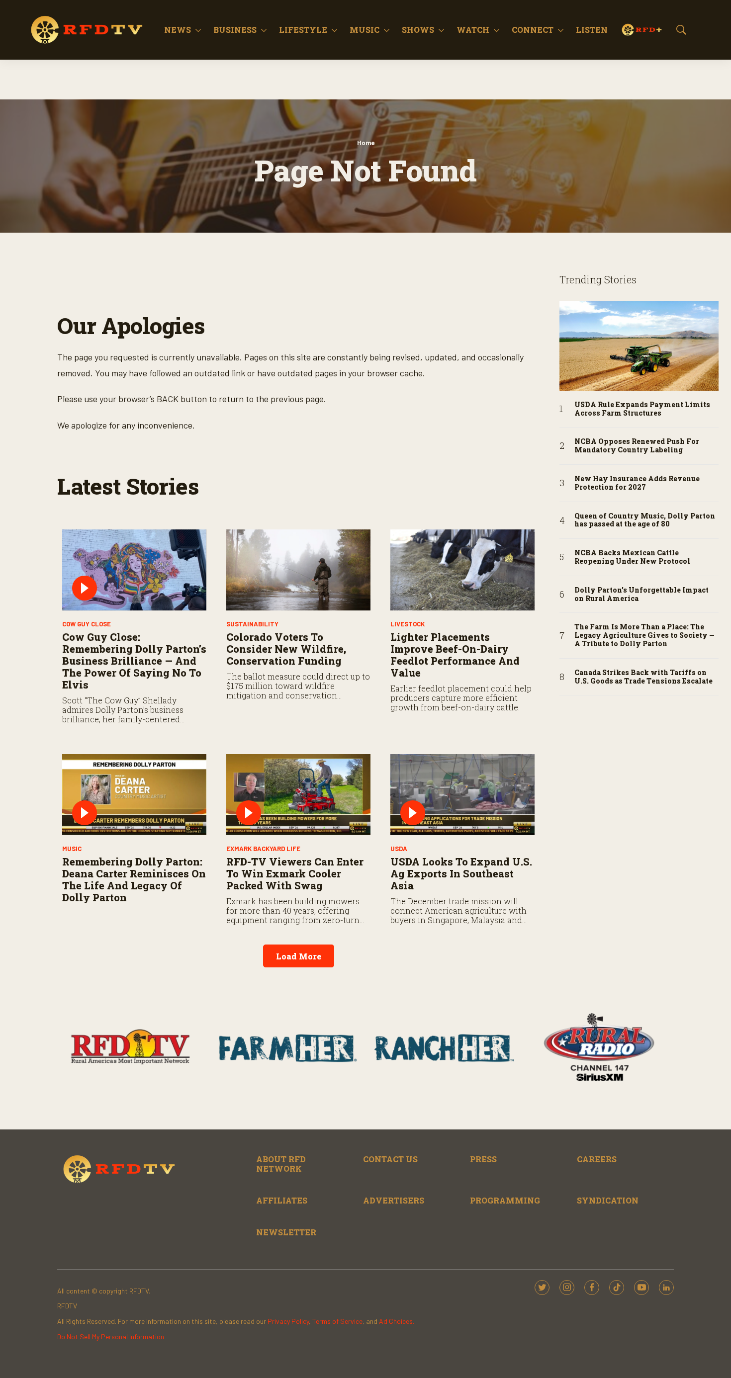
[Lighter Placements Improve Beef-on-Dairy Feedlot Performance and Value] (462, 569)
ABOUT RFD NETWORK (281, 1163)
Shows (418, 29)
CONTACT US (390, 1159)
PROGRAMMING (505, 1200)
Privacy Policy (288, 1321)
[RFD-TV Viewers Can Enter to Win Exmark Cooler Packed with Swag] (298, 794)
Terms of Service (337, 1321)
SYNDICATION (608, 1200)
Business (235, 29)
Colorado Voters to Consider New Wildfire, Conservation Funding (286, 648)
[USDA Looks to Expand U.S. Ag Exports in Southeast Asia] (462, 794)
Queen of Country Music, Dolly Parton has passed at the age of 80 (644, 520)
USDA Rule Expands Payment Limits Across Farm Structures (642, 409)
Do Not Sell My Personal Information (110, 1336)
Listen (592, 29)
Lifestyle (303, 29)
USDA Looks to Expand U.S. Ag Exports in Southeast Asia (461, 873)
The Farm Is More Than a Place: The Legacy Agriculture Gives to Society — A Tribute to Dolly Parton (644, 635)
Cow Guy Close (86, 624)
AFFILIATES (281, 1200)
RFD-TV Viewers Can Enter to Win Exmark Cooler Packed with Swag (295, 873)
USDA (398, 849)
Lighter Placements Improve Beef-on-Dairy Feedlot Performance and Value (455, 654)
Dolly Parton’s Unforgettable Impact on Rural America (641, 594)
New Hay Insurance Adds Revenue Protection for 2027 (637, 483)
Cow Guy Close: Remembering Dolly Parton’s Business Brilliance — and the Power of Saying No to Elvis (134, 660)
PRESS (483, 1159)
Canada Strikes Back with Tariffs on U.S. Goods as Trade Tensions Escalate (643, 677)
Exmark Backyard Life (263, 849)
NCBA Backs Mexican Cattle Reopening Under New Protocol (632, 557)
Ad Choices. (396, 1321)
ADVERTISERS (393, 1200)
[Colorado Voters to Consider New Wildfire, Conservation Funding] (298, 569)
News (177, 29)
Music (364, 29)
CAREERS (597, 1159)
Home (365, 143)
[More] (198, 30)
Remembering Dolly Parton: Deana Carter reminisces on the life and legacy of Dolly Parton (134, 879)
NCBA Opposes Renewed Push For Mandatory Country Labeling (636, 445)
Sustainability (252, 624)
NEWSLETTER (286, 1232)
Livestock (407, 624)
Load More (298, 956)
